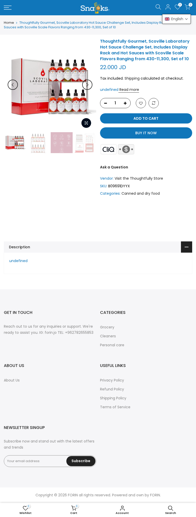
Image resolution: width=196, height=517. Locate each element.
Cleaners (108, 336)
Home (9, 22)
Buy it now (146, 133)
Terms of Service (115, 407)
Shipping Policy (113, 398)
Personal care (112, 345)
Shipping (132, 78)
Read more (128, 89)
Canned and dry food (140, 193)
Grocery (107, 327)
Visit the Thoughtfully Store (139, 178)
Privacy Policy (112, 380)
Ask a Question (114, 167)
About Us (12, 380)
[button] (176, 19)
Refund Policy (112, 389)
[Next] (87, 85)
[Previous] (13, 85)
